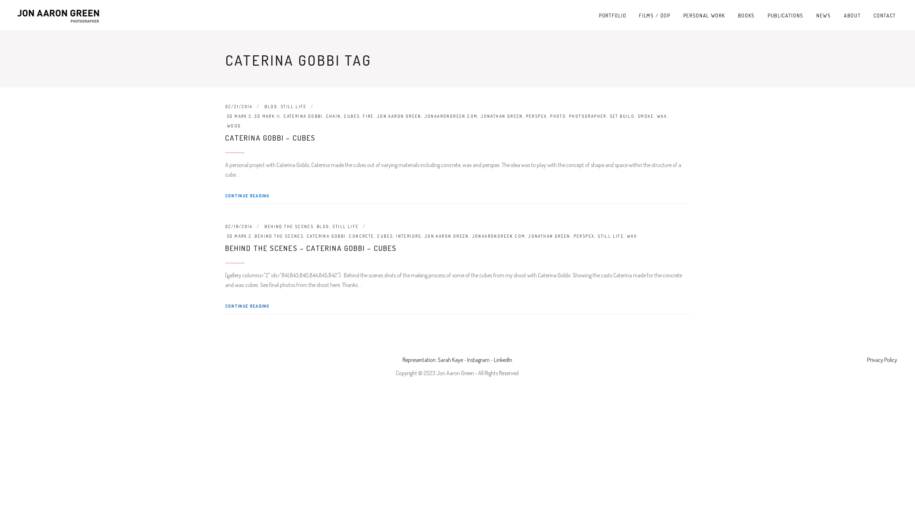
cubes (352, 116)
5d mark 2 (239, 116)
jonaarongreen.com (451, 116)
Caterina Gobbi (303, 116)
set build (622, 116)
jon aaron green (399, 116)
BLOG (270, 106)
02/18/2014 (238, 226)
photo (558, 116)
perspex (536, 116)
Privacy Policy (882, 359)
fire (368, 116)
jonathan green (502, 116)
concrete (361, 236)
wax (662, 116)
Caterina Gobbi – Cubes (270, 137)
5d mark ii (267, 116)
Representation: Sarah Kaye (432, 359)
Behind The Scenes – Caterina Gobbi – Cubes (311, 248)
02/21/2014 (238, 106)
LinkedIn (503, 359)
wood (234, 125)
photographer (588, 116)
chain (333, 116)
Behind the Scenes (288, 226)
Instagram (478, 359)
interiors (408, 236)
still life (611, 236)
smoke (646, 116)
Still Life (294, 106)
